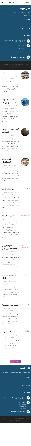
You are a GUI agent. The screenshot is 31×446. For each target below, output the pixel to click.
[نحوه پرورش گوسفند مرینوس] (25, 245)
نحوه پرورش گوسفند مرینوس (9, 246)
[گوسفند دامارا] (24, 188)
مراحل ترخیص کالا (10, 73)
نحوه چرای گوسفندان (6, 160)
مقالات (11, 78)
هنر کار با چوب (8, 332)
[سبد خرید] (2, 2)
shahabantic (6, 76)
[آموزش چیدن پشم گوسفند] (25, 129)
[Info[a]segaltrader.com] (27, 57)
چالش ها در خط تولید (9, 217)
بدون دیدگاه (4, 78)
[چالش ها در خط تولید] (25, 215)
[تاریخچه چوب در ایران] (25, 275)
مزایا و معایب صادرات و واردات (9, 101)
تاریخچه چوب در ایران (9, 276)
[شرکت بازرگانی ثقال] (26, 2)
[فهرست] (10, 2)
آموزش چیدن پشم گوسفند (10, 130)
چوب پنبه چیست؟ (10, 305)
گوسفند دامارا (8, 189)
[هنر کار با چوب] (25, 331)
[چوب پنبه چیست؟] (25, 305)
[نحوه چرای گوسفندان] (25, 159)
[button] (16, 2)
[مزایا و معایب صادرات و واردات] (25, 99)
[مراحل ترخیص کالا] (25, 72)
